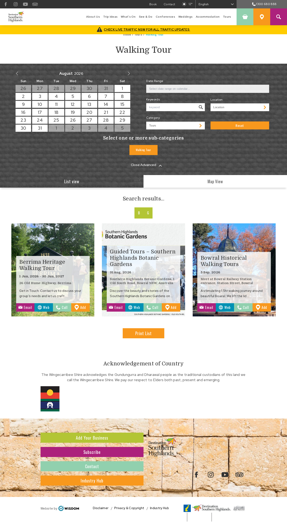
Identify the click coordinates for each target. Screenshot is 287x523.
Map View (215, 181)
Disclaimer (100, 508)
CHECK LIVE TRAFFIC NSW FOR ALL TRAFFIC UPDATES (147, 30)
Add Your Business (92, 438)
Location (217, 99)
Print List (143, 333)
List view (71, 181)
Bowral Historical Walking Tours (224, 261)
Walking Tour (143, 150)
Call (65, 307)
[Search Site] (278, 16)
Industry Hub (92, 480)
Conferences (165, 16)
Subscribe (92, 452)
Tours (227, 16)
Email (28, 307)
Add (85, 308)
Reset (240, 125)
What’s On (128, 16)
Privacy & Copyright (129, 508)
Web (46, 307)
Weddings (185, 16)
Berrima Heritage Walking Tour (42, 265)
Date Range (154, 81)
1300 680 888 (266, 4)
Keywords (153, 99)
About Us (93, 16)
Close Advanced (143, 165)
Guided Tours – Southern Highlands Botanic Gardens (143, 258)
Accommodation (208, 16)
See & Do (146, 16)
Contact (92, 466)
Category (153, 118)
